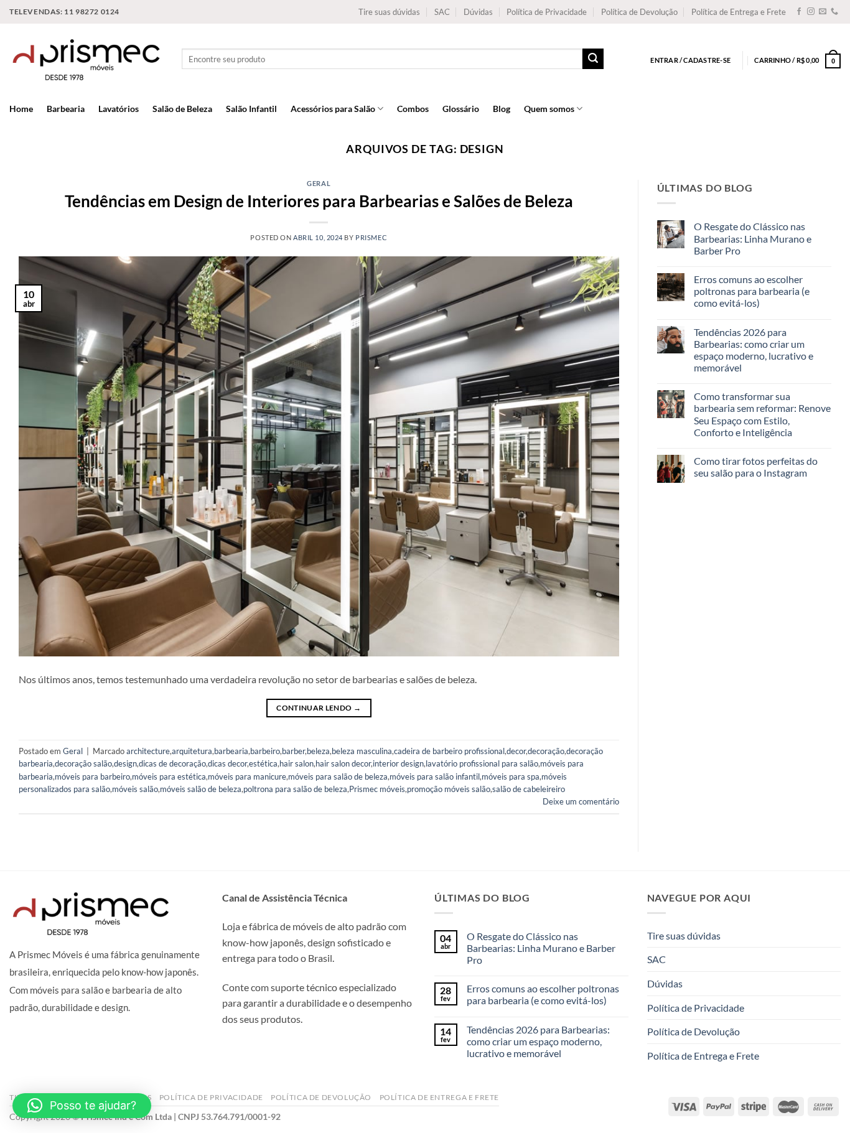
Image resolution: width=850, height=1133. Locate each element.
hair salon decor (343, 763)
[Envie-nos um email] (822, 11)
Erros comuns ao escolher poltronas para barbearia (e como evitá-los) (752, 291)
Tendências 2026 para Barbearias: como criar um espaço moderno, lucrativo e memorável (753, 350)
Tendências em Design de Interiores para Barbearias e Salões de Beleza (319, 201)
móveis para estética (169, 776)
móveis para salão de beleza (338, 776)
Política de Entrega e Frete (738, 12)
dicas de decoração (172, 763)
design (125, 763)
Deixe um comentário (581, 801)
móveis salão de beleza (200, 789)
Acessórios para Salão (333, 108)
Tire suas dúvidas (389, 12)
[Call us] (834, 11)
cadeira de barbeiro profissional (449, 751)
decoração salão (83, 763)
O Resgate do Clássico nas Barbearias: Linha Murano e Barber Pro (752, 238)
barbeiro (265, 751)
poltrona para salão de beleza (295, 789)
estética (263, 763)
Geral (318, 183)
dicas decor (227, 763)
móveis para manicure (247, 776)
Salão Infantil (251, 108)
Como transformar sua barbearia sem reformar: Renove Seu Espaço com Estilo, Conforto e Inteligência (762, 414)
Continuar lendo (318, 707)
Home (21, 108)
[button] (81, 1105)
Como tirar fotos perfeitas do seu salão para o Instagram (756, 466)
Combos (413, 108)
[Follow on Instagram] (811, 11)
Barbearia (66, 108)
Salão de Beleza (182, 108)
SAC (442, 12)
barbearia (231, 751)
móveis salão (135, 789)
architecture (148, 751)
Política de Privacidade (547, 12)
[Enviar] (593, 59)
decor (516, 751)
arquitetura (192, 751)
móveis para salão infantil (435, 776)
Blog (501, 108)
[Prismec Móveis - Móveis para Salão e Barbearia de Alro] (86, 59)
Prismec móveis (377, 789)
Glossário (460, 108)
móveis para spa (510, 776)
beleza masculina (362, 751)
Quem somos (549, 108)
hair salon (296, 763)
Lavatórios (118, 108)
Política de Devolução (639, 12)
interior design (398, 763)
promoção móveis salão (448, 789)
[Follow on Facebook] (799, 11)
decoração (546, 751)
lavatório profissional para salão (482, 763)
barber (293, 751)
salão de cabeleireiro (528, 789)
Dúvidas (478, 12)
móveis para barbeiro (92, 776)
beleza (318, 751)
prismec (371, 237)
